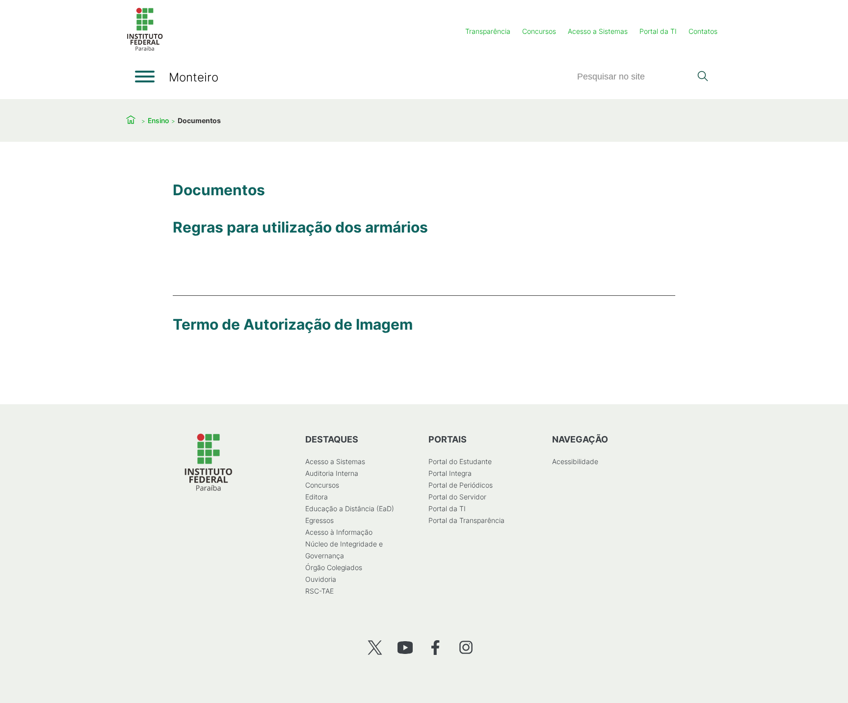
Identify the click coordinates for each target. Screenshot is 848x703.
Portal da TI (658, 31)
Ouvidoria (320, 579)
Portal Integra (450, 473)
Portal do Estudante (460, 461)
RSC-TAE (319, 591)
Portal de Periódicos (460, 485)
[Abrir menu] (145, 76)
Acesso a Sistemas (598, 31)
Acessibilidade (575, 461)
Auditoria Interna (331, 473)
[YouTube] (405, 647)
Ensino (158, 120)
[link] (300, 247)
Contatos (703, 31)
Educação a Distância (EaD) (349, 508)
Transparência (487, 31)
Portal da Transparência (466, 520)
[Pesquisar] (702, 77)
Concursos (539, 31)
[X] (374, 647)
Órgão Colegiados (333, 567)
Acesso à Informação (338, 532)
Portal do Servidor (457, 497)
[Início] (145, 49)
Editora (316, 497)
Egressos (319, 520)
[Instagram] (465, 647)
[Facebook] (435, 647)
